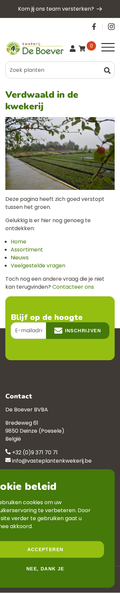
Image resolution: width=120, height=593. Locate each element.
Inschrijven (83, 330)
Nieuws (20, 257)
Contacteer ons (73, 287)
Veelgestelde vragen (38, 265)
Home (18, 241)
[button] (107, 70)
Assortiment (27, 249)
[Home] (34, 48)
